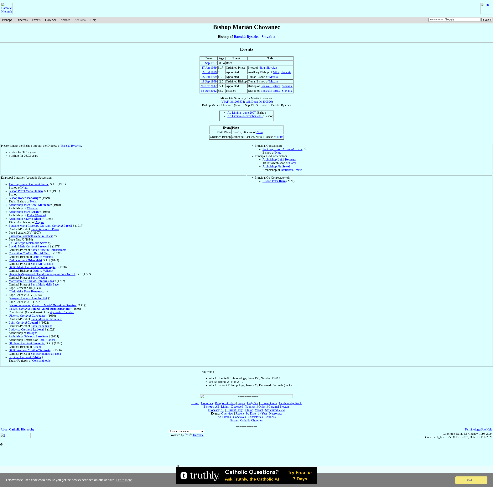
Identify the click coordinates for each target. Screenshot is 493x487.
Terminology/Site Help (478, 429)
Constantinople (41, 360)
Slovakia (268, 37)
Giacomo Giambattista (31, 236)
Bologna (32, 333)
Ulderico (27, 315)
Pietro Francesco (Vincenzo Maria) (43, 305)
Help (93, 20)
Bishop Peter (274, 181)
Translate (198, 435)
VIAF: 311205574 (232, 101)
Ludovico (26, 329)
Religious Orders (225, 403)
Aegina (39, 222)
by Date (251, 413)
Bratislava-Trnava (291, 169)
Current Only (234, 410)
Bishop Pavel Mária (26, 191)
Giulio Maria (32, 267)
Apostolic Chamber (62, 312)
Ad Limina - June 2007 (241, 112)
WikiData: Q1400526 (259, 101)
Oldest (262, 406)
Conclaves (239, 417)
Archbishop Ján (276, 166)
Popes (241, 403)
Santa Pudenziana (41, 326)
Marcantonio (31, 281)
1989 (213, 67)
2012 (213, 86)
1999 (213, 72)
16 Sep (205, 63)
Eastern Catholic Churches (246, 420)
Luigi (23, 322)
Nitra (262, 67)
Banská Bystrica (247, 37)
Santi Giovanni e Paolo (45, 229)
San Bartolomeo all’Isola (46, 353)
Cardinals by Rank (290, 403)
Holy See (50, 20)
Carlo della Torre (27, 291)
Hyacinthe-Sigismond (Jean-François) (42, 274)
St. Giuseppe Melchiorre (28, 243)
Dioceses (22, 20)
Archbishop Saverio (25, 218)
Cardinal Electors (278, 406)
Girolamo (26, 343)
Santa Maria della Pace (45, 284)
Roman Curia (269, 403)
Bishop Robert (24, 198)
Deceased (237, 406)
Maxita (273, 76)
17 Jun (206, 67)
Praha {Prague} (36, 215)
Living (225, 406)
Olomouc (32, 208)
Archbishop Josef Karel (29, 204)
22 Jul (206, 72)
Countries (207, 403)
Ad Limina (224, 417)
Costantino (29, 253)
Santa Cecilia (39, 277)
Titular (249, 410)
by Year (262, 413)
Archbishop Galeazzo (28, 336)
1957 (213, 63)
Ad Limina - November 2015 (245, 116)
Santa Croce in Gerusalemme (48, 249)
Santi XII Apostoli (42, 263)
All (217, 406)
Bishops (7, 20)
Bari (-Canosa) (47, 339)
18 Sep (205, 81)
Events (36, 20)
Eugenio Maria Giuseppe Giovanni (40, 225)
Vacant (259, 410)
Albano (37, 346)
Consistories (255, 417)
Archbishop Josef (24, 211)
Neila (33, 201)
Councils (270, 417)
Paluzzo (39, 308)
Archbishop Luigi (279, 159)
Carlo (25, 260)
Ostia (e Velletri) (43, 256)
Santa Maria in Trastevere (46, 319)
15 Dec (205, 90)
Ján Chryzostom (282, 149)
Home (195, 403)
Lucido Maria (29, 246)
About (17, 429)
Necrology (275, 413)
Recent (240, 413)
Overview (227, 413)
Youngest (250, 406)
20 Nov (205, 86)
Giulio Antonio (29, 350)
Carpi (292, 163)
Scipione (25, 357)
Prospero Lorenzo (28, 298)
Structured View (275, 410)
